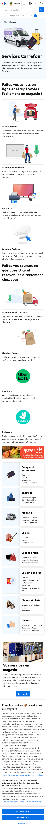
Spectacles (26, 537)
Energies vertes (28, 502)
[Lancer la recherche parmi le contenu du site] (41, 9)
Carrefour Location (29, 517)
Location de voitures (30, 520)
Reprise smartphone (30, 562)
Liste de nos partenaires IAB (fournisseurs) (21, 801)
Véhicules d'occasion (30, 560)
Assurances (26, 480)
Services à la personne (30, 630)
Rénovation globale (29, 628)
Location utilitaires (29, 522)
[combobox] (23, 9)
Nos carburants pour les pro (31, 589)
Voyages (25, 540)
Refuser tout (23, 817)
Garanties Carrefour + (30, 483)
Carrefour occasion (29, 557)
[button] (24, 3)
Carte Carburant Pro (30, 580)
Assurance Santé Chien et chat (31, 606)
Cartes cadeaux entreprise (28, 584)
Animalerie (26, 610)
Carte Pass (26, 475)
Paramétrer (23, 823)
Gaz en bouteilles (29, 500)
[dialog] (23, 763)
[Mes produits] (30, 3)
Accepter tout (23, 811)
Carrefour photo (28, 542)
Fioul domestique (29, 497)
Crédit (24, 477)
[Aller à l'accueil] (4, 3)
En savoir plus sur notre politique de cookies (23, 775)
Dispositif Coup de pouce (32, 625)
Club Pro (25, 577)
